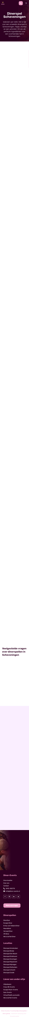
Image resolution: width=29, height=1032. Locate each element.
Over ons (6, 883)
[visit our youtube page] (18, 896)
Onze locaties (7, 880)
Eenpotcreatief (14, 1016)
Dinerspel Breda (8, 951)
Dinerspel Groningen (10, 959)
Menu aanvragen (12, 905)
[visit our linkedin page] (13, 896)
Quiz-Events (7, 992)
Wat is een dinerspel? (11, 670)
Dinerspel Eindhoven (10, 956)
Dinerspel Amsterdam (10, 948)
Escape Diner (7, 923)
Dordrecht (8, 789)
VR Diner (6, 934)
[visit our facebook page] (5, 896)
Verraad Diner (8, 931)
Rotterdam (8, 781)
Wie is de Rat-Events (10, 998)
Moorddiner (9, 109)
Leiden (7, 786)
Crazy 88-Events (9, 987)
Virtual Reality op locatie (11, 995)
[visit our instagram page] (9, 896)
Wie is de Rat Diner (14, 636)
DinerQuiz (14, 123)
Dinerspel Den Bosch (10, 954)
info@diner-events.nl (13, 891)
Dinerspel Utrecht (9, 970)
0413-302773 (10, 888)
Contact (6, 886)
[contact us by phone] (21, 3)
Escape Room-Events (10, 990)
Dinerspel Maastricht (10, 962)
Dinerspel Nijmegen (9, 964)
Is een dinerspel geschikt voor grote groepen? (13, 687)
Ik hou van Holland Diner (11, 926)
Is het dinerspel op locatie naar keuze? (13, 697)
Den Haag (8, 778)
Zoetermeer (9, 783)
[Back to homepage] (3, 3)
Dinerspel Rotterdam (10, 967)
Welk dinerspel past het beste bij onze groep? (12, 677)
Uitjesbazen (7, 984)
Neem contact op (11, 803)
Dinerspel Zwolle (8, 972)
